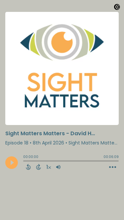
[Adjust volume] (58, 167)
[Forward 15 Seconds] (38, 167)
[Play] (11, 162)
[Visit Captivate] (117, 8)
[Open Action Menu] (112, 167)
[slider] (25, 161)
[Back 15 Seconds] (28, 167)
